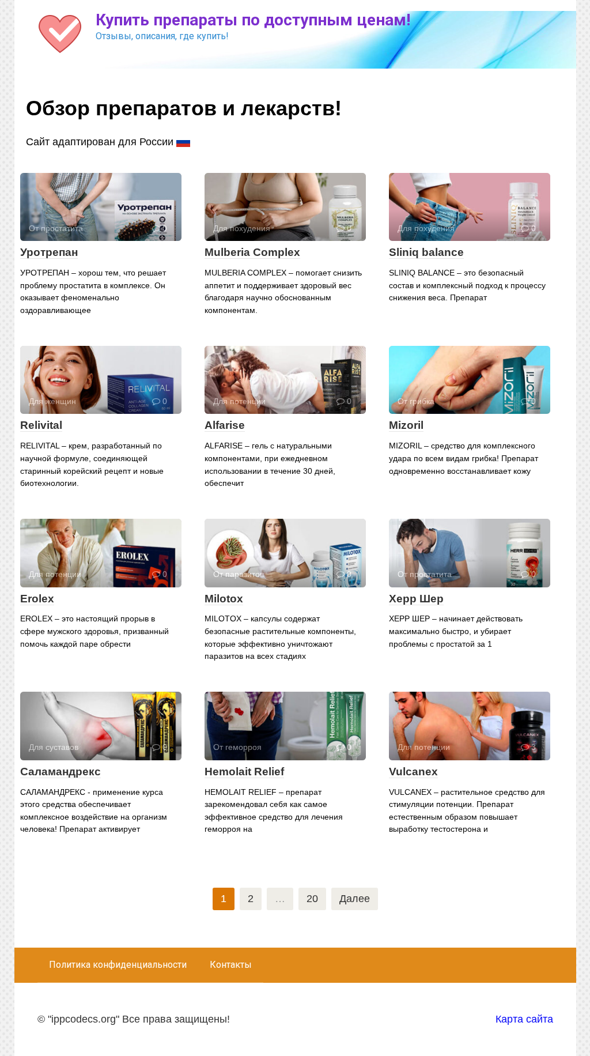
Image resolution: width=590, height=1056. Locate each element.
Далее (354, 898)
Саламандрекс (60, 771)
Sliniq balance (426, 252)
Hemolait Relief (244, 771)
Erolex (37, 599)
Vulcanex (413, 771)
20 (312, 898)
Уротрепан (49, 252)
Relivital (41, 425)
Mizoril (406, 425)
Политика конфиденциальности (118, 964)
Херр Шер (416, 599)
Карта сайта (524, 1019)
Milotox (224, 599)
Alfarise (225, 425)
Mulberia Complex (252, 252)
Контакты (231, 964)
